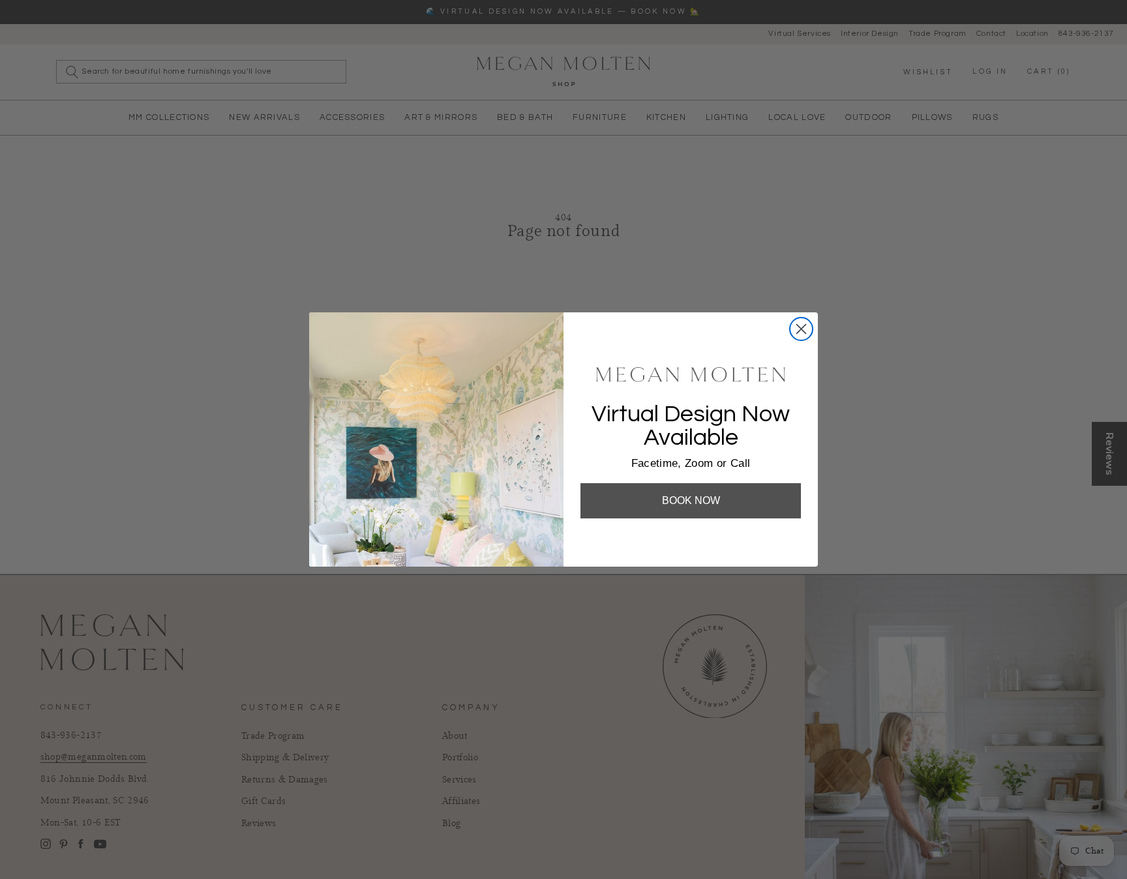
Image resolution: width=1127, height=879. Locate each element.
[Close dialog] (801, 329)
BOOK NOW (691, 500)
